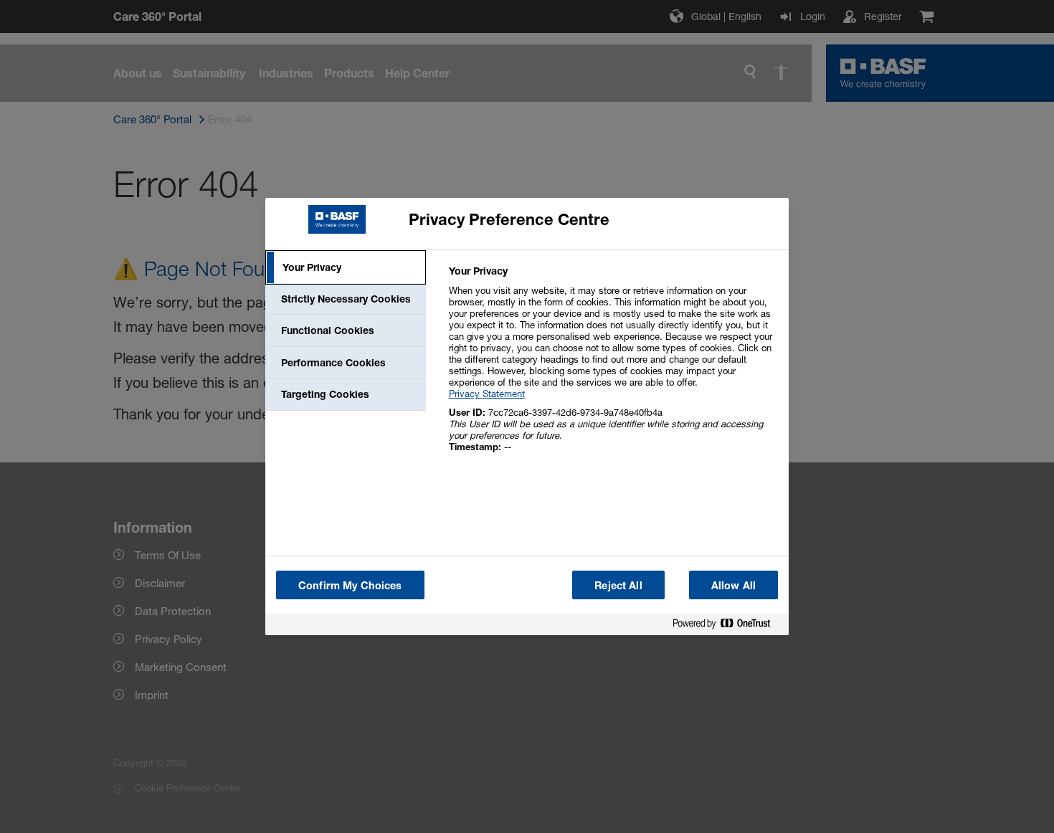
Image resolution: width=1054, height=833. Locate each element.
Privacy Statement (487, 393)
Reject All (618, 585)
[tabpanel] (613, 367)
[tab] (345, 267)
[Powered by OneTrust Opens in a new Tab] (727, 626)
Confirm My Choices (350, 585)
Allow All (733, 585)
